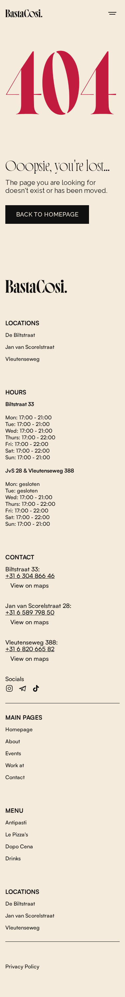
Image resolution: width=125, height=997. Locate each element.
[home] (23, 13)
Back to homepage (47, 214)
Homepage (19, 729)
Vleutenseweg (22, 359)
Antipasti (16, 822)
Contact (15, 777)
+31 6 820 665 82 (29, 648)
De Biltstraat (20, 335)
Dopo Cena (19, 846)
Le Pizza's (16, 834)
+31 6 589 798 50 (29, 612)
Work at (14, 765)
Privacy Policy (22, 966)
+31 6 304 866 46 (30, 575)
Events (13, 753)
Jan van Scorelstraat (29, 347)
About (12, 741)
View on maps (29, 585)
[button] (112, 13)
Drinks (13, 858)
